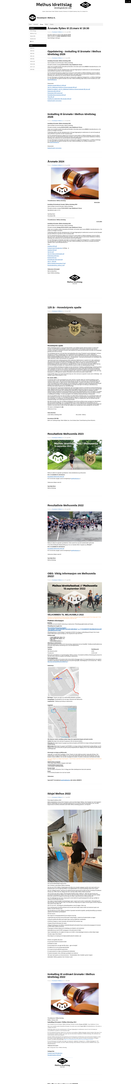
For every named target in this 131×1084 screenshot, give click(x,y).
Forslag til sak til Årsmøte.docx (55, 248)
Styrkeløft (71, 11)
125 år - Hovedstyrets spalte (64, 307)
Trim (81, 11)
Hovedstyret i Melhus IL (57, 32)
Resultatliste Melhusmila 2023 (66, 433)
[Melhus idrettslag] (62, 5)
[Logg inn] (129, 1)
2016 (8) (32, 69)
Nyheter (43, 11)
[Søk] (127, 1)
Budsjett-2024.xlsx (52, 257)
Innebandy (61, 11)
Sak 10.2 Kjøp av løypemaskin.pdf (56, 253)
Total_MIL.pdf (51, 96)
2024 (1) (32, 48)
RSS (32, 41)
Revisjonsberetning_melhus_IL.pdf (56, 265)
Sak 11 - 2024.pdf (52, 261)
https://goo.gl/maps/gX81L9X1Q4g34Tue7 (58, 661)
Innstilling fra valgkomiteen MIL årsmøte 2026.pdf (59, 98)
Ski (68, 11)
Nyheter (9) (33, 38)
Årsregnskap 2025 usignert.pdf (55, 93)
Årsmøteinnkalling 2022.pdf (54, 1055)
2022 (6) (32, 53)
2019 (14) (32, 61)
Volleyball (84, 11)
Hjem (30, 24)
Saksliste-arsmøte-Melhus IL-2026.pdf (57, 85)
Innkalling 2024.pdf (52, 246)
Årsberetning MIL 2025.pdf (54, 91)
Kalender (36, 24)
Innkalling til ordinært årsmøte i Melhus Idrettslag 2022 (71, 975)
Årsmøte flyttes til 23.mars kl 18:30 (68, 28)
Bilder (46, 24)
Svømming (75, 11)
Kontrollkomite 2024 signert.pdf (55, 259)
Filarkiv (51, 24)
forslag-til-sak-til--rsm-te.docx (54, 100)
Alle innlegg (33, 30)
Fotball (53, 11)
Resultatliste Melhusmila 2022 (66, 505)
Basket (50, 11)
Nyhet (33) (32, 36)
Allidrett (47, 11)
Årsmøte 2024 (56, 161)
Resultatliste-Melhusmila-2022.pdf (56, 548)
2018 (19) (32, 64)
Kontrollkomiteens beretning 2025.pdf (57, 95)
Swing (78, 11)
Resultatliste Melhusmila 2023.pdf (56, 476)
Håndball (56, 11)
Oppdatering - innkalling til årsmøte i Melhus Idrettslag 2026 (74, 53)
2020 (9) (32, 58)
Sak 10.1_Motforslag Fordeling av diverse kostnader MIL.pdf (62, 87)
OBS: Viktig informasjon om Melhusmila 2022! (72, 575)
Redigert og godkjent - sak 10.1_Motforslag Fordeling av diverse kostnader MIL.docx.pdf (69, 89)
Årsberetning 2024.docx (53, 255)
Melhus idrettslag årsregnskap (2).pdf (56, 263)
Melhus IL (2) (33, 33)
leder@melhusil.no (52, 79)
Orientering (65, 11)
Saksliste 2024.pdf (52, 250)
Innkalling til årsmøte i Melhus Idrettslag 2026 (72, 115)
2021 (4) (32, 56)
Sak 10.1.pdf (51, 252)
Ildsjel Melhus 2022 (59, 793)
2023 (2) (32, 50)
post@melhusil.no (75, 478)
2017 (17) (32, 66)
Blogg (41, 24)
